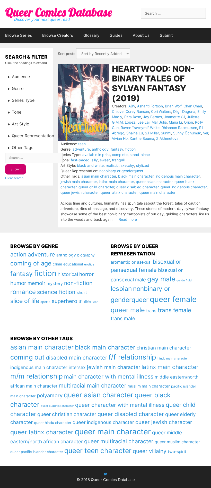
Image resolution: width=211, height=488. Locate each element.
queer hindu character (52, 422)
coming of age (30, 263)
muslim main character (149, 386)
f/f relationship (132, 357)
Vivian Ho (120, 138)
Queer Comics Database (58, 12)
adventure (81, 149)
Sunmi (166, 133)
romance (23, 292)
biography (86, 255)
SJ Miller (152, 133)
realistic (112, 165)
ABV (131, 106)
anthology (100, 149)
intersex (77, 367)
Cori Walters (161, 111)
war (95, 302)
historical (68, 274)
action (18, 254)
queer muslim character (177, 441)
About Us (141, 35)
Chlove (118, 111)
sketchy (127, 165)
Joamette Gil (174, 117)
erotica (89, 264)
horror (86, 274)
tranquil (118, 160)
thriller (84, 301)
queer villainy (149, 451)
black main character (135, 176)
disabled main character (76, 357)
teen (82, 144)
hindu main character (172, 358)
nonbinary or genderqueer (121, 171)
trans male (123, 318)
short (82, 292)
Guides (116, 35)
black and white (90, 165)
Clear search (14, 178)
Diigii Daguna (184, 111)
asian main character (98, 176)
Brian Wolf (173, 106)
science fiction (56, 292)
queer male (128, 310)
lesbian (121, 288)
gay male (161, 279)
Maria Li (175, 122)
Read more (128, 219)
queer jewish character (79, 192)
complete (120, 154)
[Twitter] (105, 474)
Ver (205, 133)
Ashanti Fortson (150, 106)
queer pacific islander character (36, 452)
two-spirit (177, 451)
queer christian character (66, 414)
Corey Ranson (137, 111)
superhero (64, 301)
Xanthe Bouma (142, 138)
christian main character (164, 348)
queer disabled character (137, 187)
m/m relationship (36, 376)
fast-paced (80, 160)
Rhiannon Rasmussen (179, 127)
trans (151, 310)
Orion (188, 122)
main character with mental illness (108, 376)
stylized (142, 165)
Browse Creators (57, 35)
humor (18, 283)
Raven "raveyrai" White (140, 127)
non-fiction (78, 283)
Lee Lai (143, 122)
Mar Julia (159, 122)
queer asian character (154, 181)
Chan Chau (192, 106)
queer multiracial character (118, 441)
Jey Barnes (152, 117)
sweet (105, 160)
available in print (96, 154)
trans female (174, 310)
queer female (173, 299)
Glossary (91, 35)
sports (45, 302)
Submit (166, 35)
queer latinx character (119, 192)
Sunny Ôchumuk (187, 133)
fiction (130, 149)
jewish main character (78, 181)
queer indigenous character (184, 187)
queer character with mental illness (119, 405)
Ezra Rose (132, 117)
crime (57, 264)
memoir (36, 283)
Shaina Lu (134, 133)
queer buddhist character (57, 406)
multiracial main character (92, 385)
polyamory (50, 395)
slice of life (24, 301)
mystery (55, 283)
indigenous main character (177, 176)
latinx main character (116, 181)
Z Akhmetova (167, 138)
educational (73, 264)
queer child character (96, 187)
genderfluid (184, 280)
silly (95, 160)
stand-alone (140, 154)
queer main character (157, 192)
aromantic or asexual (131, 262)
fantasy (117, 149)
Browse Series (18, 35)
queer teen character (97, 450)
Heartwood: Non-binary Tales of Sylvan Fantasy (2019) (153, 83)
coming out (27, 357)
